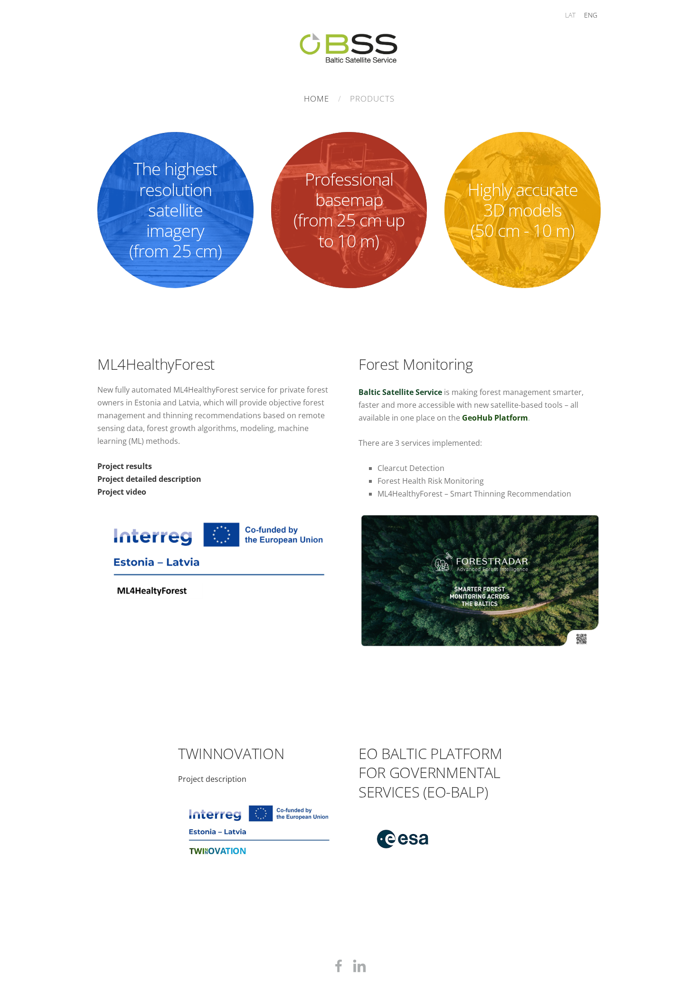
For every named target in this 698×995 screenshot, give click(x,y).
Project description (212, 779)
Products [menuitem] (372, 98)
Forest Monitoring (415, 364)
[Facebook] (338, 965)
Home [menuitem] (316, 98)
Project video (121, 492)
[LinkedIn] (359, 965)
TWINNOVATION (231, 753)
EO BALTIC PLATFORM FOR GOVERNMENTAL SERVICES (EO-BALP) (430, 772)
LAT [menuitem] (570, 14)
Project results (124, 466)
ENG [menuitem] (590, 14)
